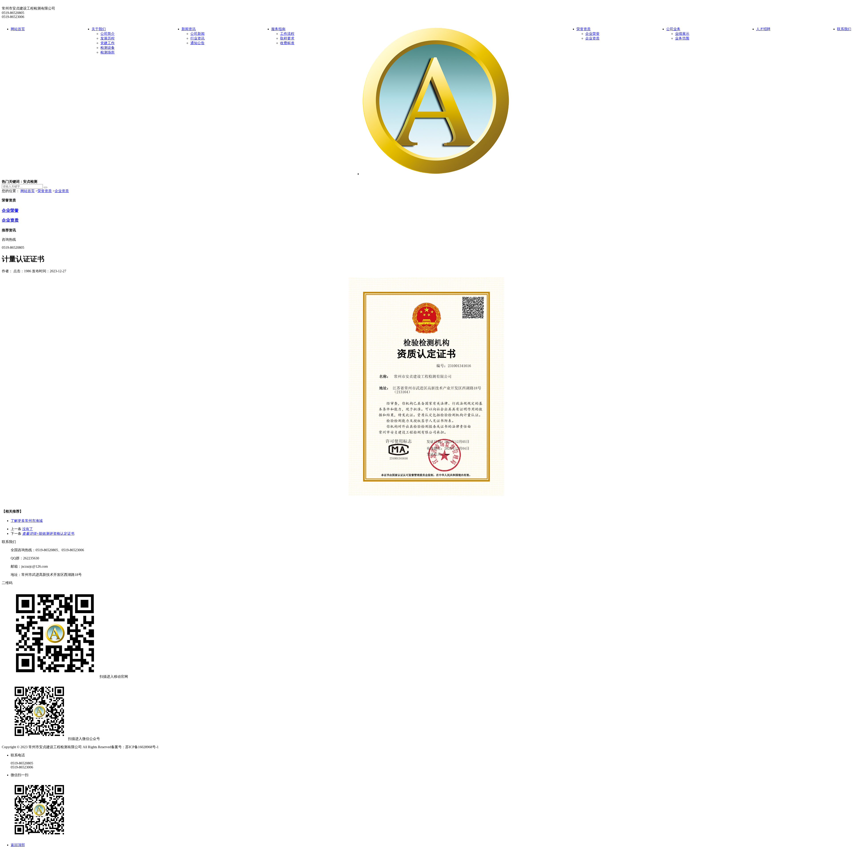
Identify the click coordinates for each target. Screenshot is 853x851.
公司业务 (673, 29)
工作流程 (287, 34)
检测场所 (107, 52)
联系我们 (844, 29)
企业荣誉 (592, 34)
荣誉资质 (583, 29)
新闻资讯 (188, 29)
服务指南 (278, 29)
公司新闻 (197, 34)
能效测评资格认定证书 (48, 533)
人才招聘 (763, 29)
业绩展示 (682, 34)
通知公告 (197, 43)
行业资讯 (197, 38)
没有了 (27, 529)
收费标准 (287, 43)
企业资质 (592, 38)
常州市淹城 (27, 521)
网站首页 (18, 29)
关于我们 (99, 29)
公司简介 (107, 34)
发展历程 (107, 38)
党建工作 (107, 43)
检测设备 (107, 48)
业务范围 (682, 38)
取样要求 (287, 38)
